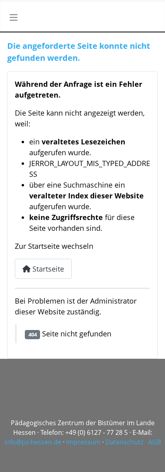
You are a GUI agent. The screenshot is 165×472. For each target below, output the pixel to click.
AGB (154, 442)
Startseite (47, 269)
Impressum (83, 442)
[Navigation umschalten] (13, 17)
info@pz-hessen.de (32, 442)
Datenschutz (124, 442)
